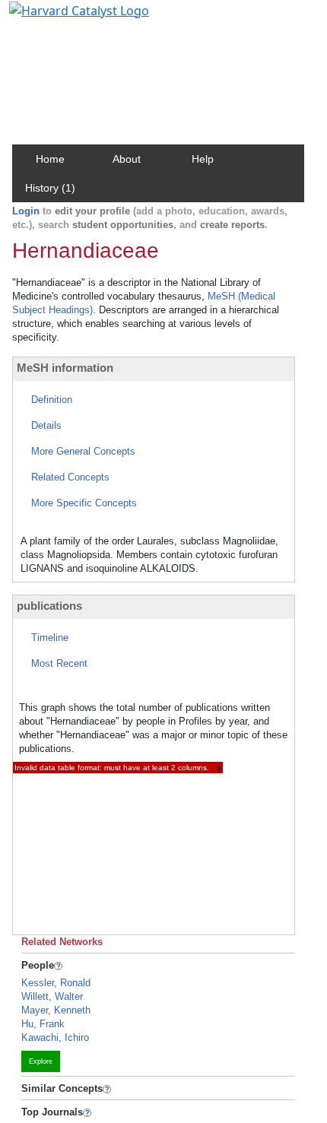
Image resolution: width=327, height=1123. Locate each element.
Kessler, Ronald (55, 982)
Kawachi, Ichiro (55, 1037)
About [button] (127, 159)
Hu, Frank (43, 1023)
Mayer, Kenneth (55, 1010)
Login (26, 211)
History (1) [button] (50, 188)
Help (203, 159)
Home (50, 159)
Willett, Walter (52, 996)
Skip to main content (63, 18)
